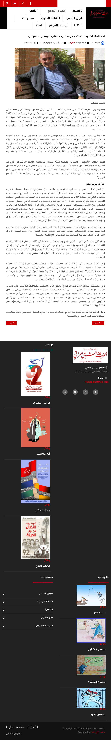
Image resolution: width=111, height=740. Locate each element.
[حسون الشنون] (91, 630)
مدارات (72, 43)
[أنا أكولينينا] (35, 428)
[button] (55, 11)
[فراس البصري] (35, 374)
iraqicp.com (98, 732)
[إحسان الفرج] (91, 698)
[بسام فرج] (91, 595)
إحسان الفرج (98, 715)
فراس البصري (41, 403)
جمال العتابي (42, 510)
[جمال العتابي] (35, 481)
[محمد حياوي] (35, 537)
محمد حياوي (43, 566)
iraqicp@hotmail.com (96, 382)
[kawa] (102, 43)
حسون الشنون (97, 649)
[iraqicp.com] (97, 14)
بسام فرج (100, 613)
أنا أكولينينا (43, 454)
